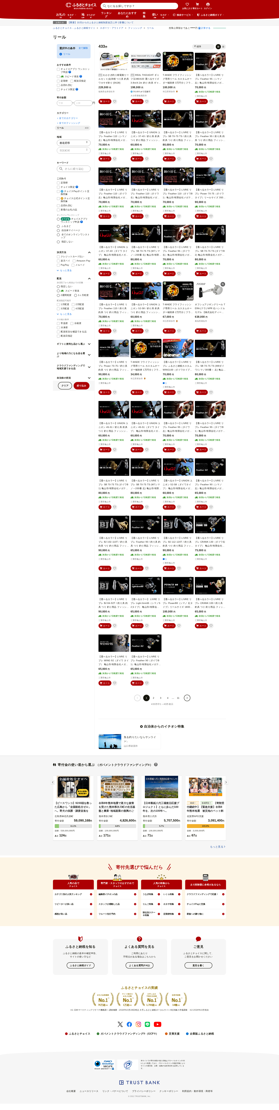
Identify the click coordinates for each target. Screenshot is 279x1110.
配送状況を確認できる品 (74, 331)
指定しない (67, 241)
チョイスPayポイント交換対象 (75, 192)
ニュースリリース (89, 1091)
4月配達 (80, 308)
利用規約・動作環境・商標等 (197, 1091)
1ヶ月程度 (83, 295)
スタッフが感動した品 (109, 904)
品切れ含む (66, 85)
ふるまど (66, 226)
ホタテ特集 (168, 904)
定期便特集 (168, 914)
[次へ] (187, 698)
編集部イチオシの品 (108, 894)
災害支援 (174, 1033)
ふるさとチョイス (79, 1033)
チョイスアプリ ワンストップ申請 (76, 70)
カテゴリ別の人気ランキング (68, 894)
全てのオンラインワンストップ (75, 236)
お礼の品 (65, 15)
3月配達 (65, 308)
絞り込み (81, 385)
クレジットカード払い (72, 256)
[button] (74, 252)
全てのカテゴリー (68, 118)
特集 (144, 15)
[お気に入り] (114, 101)
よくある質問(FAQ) (139, 965)
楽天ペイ (65, 260)
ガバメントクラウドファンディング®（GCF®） (130, 1033)
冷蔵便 (77, 323)
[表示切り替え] (221, 46)
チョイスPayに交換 (196, 904)
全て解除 (83, 48)
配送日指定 (80, 81)
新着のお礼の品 (69, 209)
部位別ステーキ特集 (149, 913)
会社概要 (71, 1091)
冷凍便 (64, 327)
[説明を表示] (69, 72)
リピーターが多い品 (64, 904)
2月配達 (80, 304)
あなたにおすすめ (127, 15)
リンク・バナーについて (115, 1091)
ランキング (106, 15)
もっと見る (66, 270)
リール (66, 54)
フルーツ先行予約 (107, 914)
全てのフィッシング (69, 123)
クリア (65, 385)
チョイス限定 (69, 89)
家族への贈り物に (195, 914)
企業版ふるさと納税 (202, 1033)
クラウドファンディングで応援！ (202, 894)
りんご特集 (148, 904)
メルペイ (80, 265)
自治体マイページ (70, 230)
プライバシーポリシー (144, 1091)
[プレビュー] (126, 55)
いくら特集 (168, 894)
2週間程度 (66, 295)
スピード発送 (71, 76)
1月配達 (65, 304)
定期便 (64, 81)
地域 (88, 15)
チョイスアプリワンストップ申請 (74, 220)
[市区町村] (74, 150)
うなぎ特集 (148, 894)
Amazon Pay (83, 260)
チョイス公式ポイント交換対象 (75, 199)
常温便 (64, 323)
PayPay (65, 265)
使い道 (159, 15)
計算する (206, 28)
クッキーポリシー (168, 1091)
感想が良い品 (61, 914)
